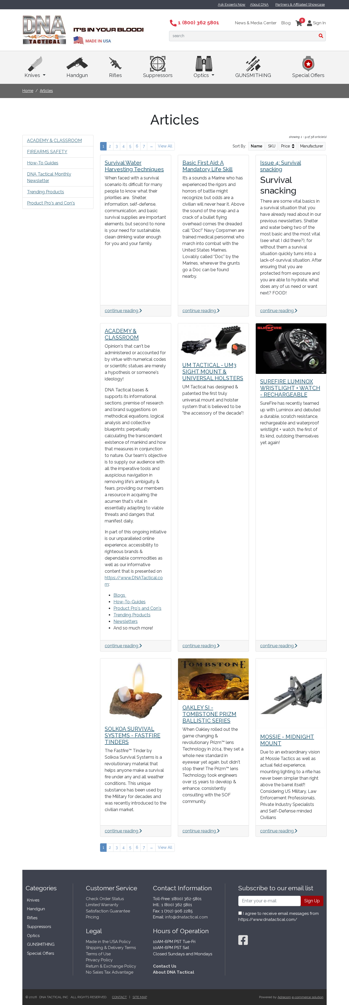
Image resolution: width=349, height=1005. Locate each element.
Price (286, 146)
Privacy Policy (99, 959)
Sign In (319, 22)
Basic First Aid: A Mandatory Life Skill (207, 166)
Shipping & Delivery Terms (111, 947)
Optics (202, 75)
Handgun (77, 75)
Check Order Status (105, 898)
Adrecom (284, 997)
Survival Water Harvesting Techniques (134, 166)
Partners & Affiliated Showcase (300, 4)
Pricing (92, 917)
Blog (286, 22)
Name (256, 146)
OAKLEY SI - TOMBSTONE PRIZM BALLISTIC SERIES (209, 714)
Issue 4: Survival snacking (280, 166)
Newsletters (125, 621)
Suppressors (158, 75)
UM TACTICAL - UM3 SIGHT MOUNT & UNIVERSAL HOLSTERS (212, 372)
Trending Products (45, 191)
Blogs (119, 595)
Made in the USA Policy (108, 941)
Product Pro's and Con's (51, 203)
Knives (33, 75)
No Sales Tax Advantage (109, 972)
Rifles (115, 75)
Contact (119, 997)
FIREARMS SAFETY (47, 151)
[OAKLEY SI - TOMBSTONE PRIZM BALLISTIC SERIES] (213, 679)
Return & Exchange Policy (111, 966)
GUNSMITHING (253, 75)
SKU (271, 146)
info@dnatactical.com (186, 917)
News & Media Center (255, 22)
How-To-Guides (129, 601)
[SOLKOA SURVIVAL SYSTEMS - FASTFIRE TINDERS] (135, 689)
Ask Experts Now (231, 4)
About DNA (259, 4)
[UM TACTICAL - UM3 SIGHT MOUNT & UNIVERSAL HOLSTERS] (213, 340)
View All (165, 146)
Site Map (140, 997)
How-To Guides (42, 162)
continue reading (122, 310)
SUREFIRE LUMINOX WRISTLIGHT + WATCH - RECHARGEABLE (290, 388)
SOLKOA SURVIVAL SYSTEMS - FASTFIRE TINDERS (132, 735)
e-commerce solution (307, 997)
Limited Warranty (102, 904)
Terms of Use (98, 953)
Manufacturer (311, 146)
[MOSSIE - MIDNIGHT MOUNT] (291, 693)
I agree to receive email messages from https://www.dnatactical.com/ (278, 916)
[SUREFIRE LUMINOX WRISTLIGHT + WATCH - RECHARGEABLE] (291, 348)
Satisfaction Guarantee (108, 911)
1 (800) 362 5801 (198, 22)
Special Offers (308, 75)
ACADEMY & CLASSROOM (54, 140)
